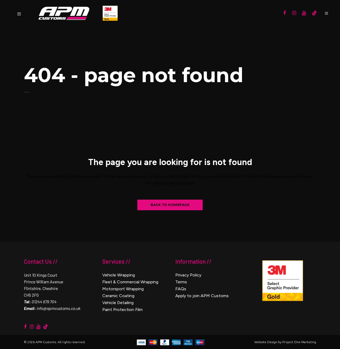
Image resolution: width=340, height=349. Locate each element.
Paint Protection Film (122, 309)
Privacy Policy (188, 274)
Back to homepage (170, 205)
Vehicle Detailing (118, 302)
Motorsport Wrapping (123, 288)
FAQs (180, 288)
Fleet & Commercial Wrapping (130, 281)
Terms (181, 281)
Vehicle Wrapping (118, 274)
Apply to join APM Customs (202, 295)
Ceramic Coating (118, 295)
